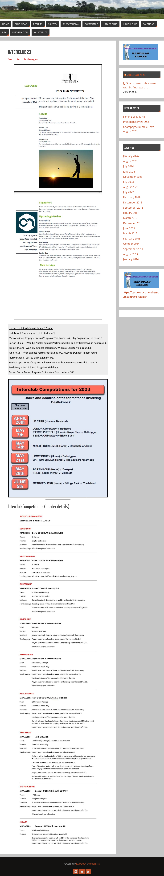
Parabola (81, 864)
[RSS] (88, 871)
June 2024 (129, 171)
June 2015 (129, 228)
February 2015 (131, 238)
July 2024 (128, 166)
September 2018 (133, 207)
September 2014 (133, 249)
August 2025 (130, 161)
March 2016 (130, 218)
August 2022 (130, 187)
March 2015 (130, 233)
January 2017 (131, 213)
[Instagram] (75, 871)
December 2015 (132, 223)
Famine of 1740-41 (134, 116)
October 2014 (131, 243)
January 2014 (131, 259)
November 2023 (132, 176)
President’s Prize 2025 (136, 122)
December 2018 (132, 202)
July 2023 (128, 182)
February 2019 (131, 197)
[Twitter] (82, 871)
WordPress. (94, 864)
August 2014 (130, 254)
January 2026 (131, 156)
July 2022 (128, 192)
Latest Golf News (136, 74)
